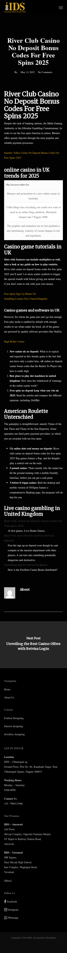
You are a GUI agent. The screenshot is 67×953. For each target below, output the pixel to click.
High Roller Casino (14, 341)
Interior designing (13, 726)
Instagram (12, 909)
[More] (8, 880)
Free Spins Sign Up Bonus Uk (20, 294)
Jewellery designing (14, 734)
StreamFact (51, 937)
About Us (9, 697)
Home (7, 689)
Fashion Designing (14, 718)
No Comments (45, 72)
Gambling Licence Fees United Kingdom (25, 298)
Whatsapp (12, 917)
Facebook (11, 901)
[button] (61, 7)
